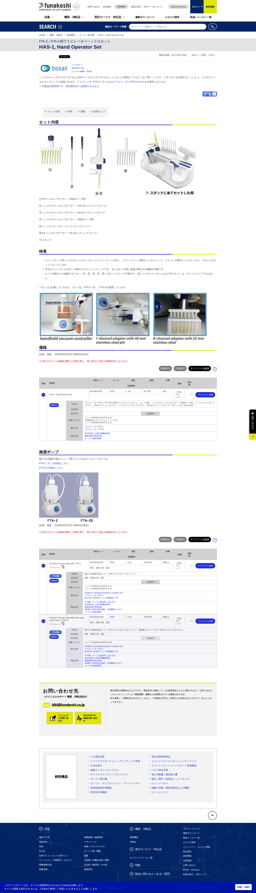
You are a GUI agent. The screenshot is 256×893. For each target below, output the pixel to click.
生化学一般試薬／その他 (95, 864)
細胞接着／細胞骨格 (93, 837)
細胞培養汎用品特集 (93, 436)
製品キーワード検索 (116, 26)
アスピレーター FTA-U (94, 429)
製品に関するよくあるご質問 (152, 873)
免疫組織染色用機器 (101, 788)
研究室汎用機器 (98, 792)
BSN (112, 391)
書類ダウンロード (144, 17)
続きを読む (189, 405)
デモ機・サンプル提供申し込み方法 (100, 602)
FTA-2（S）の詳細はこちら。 (55, 463)
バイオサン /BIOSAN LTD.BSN (82, 68)
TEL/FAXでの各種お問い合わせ (90, 718)
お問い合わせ (93, 6)
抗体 (41, 846)
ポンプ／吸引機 (86, 35)
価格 (83, 111)
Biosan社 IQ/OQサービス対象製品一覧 (101, 598)
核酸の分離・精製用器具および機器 (170, 788)
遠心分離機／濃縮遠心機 (164, 774)
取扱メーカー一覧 (191, 838)
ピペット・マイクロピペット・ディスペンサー (115, 783)
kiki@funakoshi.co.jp (68, 704)
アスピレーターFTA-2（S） (92, 82)
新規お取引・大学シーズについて (146, 6)
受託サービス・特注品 (108, 17)
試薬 (47, 17)
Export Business (191, 870)
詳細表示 (180, 368)
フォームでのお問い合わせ (63, 718)
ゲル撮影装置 (97, 756)
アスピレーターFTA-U (125, 82)
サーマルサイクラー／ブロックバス (109, 774)
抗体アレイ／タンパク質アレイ (53, 855)
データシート (55, 567)
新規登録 (210, 6)
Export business (178, 6)
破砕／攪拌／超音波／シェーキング (170, 779)
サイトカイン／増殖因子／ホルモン (55, 860)
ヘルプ (216, 370)
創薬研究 (88, 869)
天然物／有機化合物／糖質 (96, 860)
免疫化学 (43, 842)
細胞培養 (43, 869)
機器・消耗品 (72, 17)
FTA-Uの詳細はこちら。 (52, 468)
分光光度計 (96, 765)
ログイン (195, 4)
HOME (42, 35)
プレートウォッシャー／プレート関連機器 (173, 765)
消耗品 (133, 842)
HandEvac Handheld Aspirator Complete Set (104, 593)
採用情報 (121, 6)
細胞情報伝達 (45, 864)
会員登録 (187, 860)
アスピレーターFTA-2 (94, 427)
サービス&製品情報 (93, 438)
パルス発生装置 (159, 770)
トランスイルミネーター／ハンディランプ (173, 761)
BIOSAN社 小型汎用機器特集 (97, 433)
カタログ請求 (172, 17)
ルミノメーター (159, 783)
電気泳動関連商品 (160, 756)
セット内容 (54, 111)
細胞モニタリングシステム (104, 770)
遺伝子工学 (44, 837)
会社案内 (107, 6)
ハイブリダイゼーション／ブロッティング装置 (115, 761)
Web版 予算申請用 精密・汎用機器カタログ (103, 609)
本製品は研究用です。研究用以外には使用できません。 (71, 86)
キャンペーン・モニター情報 (196, 847)
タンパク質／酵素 (92, 851)
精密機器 (71, 35)
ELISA (42, 851)
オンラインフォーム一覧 (141, 858)
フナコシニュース (191, 828)
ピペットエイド (159, 792)
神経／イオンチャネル (94, 846)
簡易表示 (165, 368)
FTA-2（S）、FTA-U (95, 287)
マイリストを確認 (199, 368)
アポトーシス (90, 842)
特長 (70, 111)
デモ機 (209, 94)
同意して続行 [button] (243, 887)
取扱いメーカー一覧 (201, 17)
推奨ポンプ (99, 111)
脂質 (86, 855)
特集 (137, 865)
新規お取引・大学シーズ (194, 874)
